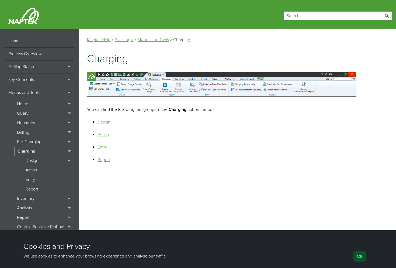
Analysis (24, 208)
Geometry (26, 122)
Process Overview (25, 54)
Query (23, 113)
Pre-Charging (29, 141)
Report (32, 189)
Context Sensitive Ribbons (41, 227)
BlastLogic (124, 40)
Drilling (23, 132)
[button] (387, 16)
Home (14, 41)
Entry (30, 179)
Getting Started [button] (22, 66)
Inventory (25, 198)
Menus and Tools (24, 92)
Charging (26, 151)
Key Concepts (21, 79)
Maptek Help (98, 40)
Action (31, 170)
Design (32, 160)
